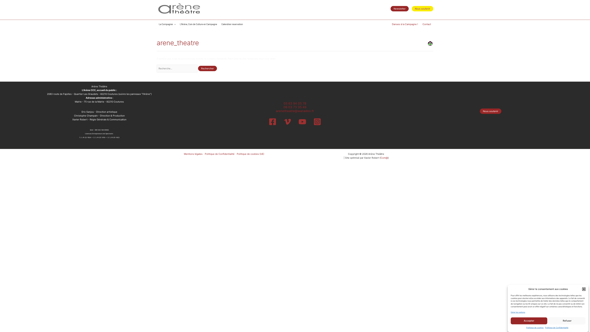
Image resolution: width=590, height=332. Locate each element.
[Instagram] (317, 122)
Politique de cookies (535, 327)
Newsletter (400, 8)
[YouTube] (302, 122)
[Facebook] (272, 122)
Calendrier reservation (232, 24)
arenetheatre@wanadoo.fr (295, 111)
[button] (583, 289)
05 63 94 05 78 (295, 103)
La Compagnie (166, 24)
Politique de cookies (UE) (250, 153)
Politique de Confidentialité (556, 327)
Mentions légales (193, 153)
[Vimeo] (287, 122)
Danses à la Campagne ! (405, 24)
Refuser (567, 320)
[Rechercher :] (177, 68)
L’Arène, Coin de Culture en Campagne (198, 24)
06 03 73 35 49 (294, 107)
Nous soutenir (490, 111)
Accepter (529, 320)
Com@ (384, 157)
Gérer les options (518, 312)
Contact (427, 24)
